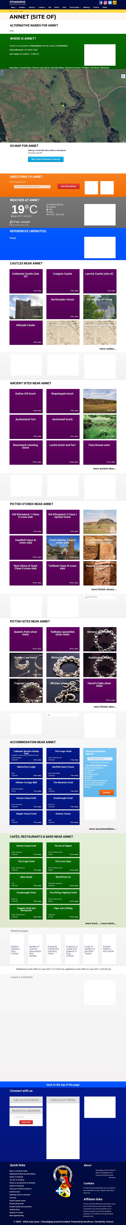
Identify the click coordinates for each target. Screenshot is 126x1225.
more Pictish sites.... (105, 706)
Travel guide (74, 7)
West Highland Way (17, 1215)
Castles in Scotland (17, 1186)
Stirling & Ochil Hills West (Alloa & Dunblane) (47, 150)
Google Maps (25, 68)
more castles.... (108, 348)
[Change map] (123, 76)
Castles (22, 7)
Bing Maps (14, 68)
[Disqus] (45, 1006)
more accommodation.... (102, 829)
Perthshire (63, 46)
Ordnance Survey (72, 68)
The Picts (13, 1198)
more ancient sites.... (104, 468)
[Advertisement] (99, 366)
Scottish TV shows (16, 1213)
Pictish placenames (17, 1204)
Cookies (89, 1183)
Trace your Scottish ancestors (20, 1189)
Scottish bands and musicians (21, 1207)
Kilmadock (36, 46)
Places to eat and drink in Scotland (22, 1183)
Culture (41, 7)
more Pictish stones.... (103, 589)
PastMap (85, 68)
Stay (64, 7)
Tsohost (109, 1222)
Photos (96, 7)
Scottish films (15, 1209)
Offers (104, 7)
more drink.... (109, 923)
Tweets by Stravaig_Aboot (55, 1104)
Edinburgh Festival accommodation (23, 1174)
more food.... (92, 923)
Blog (13, 7)
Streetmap (94, 68)
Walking (86, 7)
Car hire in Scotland (17, 1180)
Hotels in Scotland (16, 1177)
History (32, 7)
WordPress (88, 1222)
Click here (110, 1190)
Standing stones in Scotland (20, 1195)
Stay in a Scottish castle (18, 1171)
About (87, 1165)
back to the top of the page (63, 1084)
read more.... (112, 1177)
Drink (56, 7)
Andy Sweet (34, 1222)
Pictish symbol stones (18, 1201)
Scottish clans (15, 1192)
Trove (13, 238)
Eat (50, 7)
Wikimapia (104, 68)
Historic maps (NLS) (41, 68)
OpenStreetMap (57, 68)
